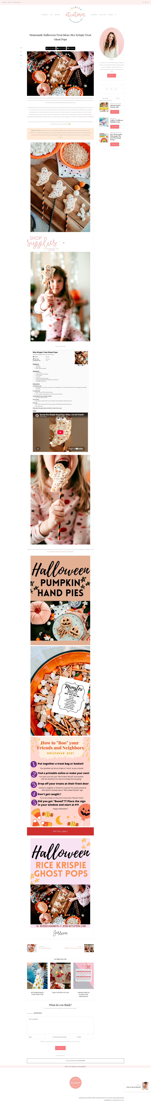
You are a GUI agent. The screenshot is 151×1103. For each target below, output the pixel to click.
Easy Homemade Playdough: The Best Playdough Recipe (116, 137)
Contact (9, 2)
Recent (118, 98)
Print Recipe (71, 48)
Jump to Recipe (51, 48)
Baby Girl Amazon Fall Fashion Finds (84, 993)
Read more (111, 75)
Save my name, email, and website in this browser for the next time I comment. (61, 1041)
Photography (94, 14)
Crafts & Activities (115, 103)
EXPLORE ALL (45, 14)
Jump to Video (61, 48)
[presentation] (31, 978)
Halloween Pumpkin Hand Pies (57, 551)
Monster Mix (70, 551)
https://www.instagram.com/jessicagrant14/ (75, 1066)
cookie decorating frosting (37, 135)
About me (4, 2)
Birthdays (113, 118)
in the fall (72, 98)
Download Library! (16, 2)
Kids (51, 14)
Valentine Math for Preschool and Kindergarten (60, 994)
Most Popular (105, 98)
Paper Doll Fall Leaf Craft (37, 992)
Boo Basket (90, 116)
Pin (84, 365)
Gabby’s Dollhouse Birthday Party (116, 121)
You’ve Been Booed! (133, 1087)
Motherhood (57, 14)
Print (80, 365)
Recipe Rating (30, 1013)
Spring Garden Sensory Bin (115, 106)
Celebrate (110, 14)
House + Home (102, 14)
